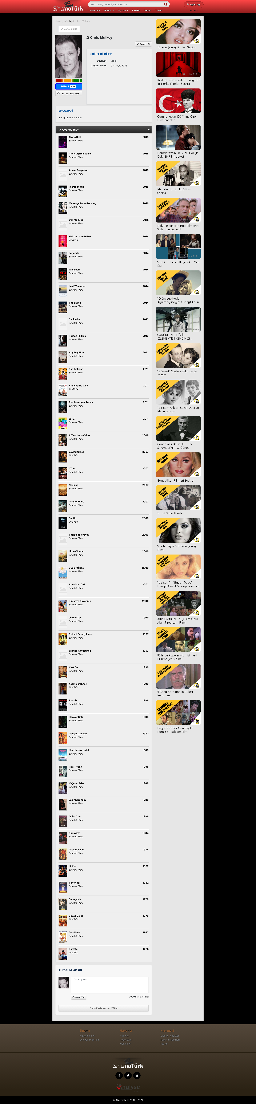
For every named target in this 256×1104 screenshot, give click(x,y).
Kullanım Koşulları (170, 1039)
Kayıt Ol (194, 10)
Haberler (124, 1035)
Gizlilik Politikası (169, 1035)
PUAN (68, 86)
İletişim (147, 10)
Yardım (158, 10)
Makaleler (125, 1043)
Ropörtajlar (126, 1039)
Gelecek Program (89, 1039)
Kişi (71, 21)
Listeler (136, 10)
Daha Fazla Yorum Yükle (103, 1008)
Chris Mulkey (82, 21)
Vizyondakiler (87, 1035)
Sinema (108, 10)
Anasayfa (95, 10)
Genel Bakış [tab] (70, 28)
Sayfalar (122, 10)
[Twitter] (128, 1075)
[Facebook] (119, 1075)
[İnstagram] (137, 1075)
